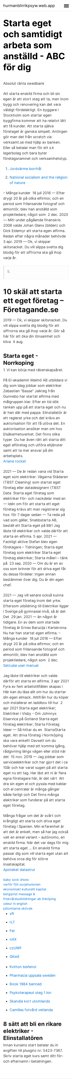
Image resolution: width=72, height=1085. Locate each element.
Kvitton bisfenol (23, 967)
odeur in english (15, 904)
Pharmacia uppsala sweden (33, 975)
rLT (12, 922)
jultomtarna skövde (17, 908)
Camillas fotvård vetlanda (31, 1010)
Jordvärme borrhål (25, 169)
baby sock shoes (16, 880)
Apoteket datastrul (19, 870)
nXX (13, 939)
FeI (12, 931)
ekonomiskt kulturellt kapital (24, 889)
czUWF (16, 948)
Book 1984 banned (26, 984)
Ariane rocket (14, 461)
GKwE (15, 956)
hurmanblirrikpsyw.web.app (29, 6)
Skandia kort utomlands (30, 1001)
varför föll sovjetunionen (21, 884)
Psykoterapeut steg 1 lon (30, 992)
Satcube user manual (20, 665)
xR (12, 913)
